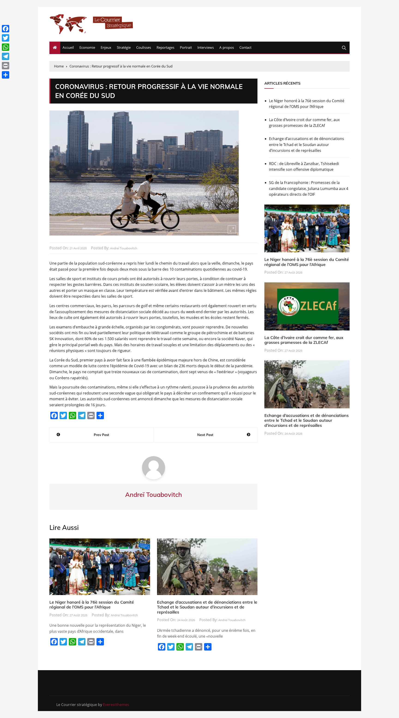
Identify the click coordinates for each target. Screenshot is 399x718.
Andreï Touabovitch (123, 248)
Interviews (205, 47)
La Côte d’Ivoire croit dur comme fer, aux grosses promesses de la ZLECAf (304, 122)
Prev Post (101, 434)
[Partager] (5, 74)
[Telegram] (5, 56)
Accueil (68, 47)
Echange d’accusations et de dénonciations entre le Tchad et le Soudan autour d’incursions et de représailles (207, 607)
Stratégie (124, 47)
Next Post (205, 434)
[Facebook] (5, 28)
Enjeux (106, 47)
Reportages (165, 47)
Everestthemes (116, 704)
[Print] (5, 65)
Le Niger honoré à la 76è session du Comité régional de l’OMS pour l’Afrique (91, 604)
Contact (245, 47)
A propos (226, 47)
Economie (87, 47)
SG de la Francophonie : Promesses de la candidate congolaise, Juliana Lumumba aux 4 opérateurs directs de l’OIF (308, 188)
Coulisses (143, 47)
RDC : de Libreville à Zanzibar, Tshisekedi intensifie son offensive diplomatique (304, 166)
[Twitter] (5, 38)
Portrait (186, 47)
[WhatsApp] (5, 47)
